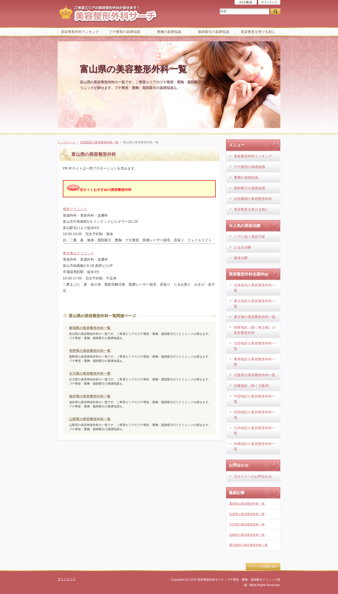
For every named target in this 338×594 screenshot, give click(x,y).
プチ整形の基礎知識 (124, 32)
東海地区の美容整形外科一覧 (254, 361)
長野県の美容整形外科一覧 (90, 351)
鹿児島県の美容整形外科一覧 (248, 545)
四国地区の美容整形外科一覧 (254, 414)
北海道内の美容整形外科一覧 (254, 287)
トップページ (66, 142)
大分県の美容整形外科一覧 (247, 524)
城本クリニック (75, 209)
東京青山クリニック (78, 253)
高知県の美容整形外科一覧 (247, 503)
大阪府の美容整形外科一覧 (254, 375)
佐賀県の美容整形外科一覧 (247, 514)
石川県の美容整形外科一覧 (90, 373)
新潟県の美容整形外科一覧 (90, 328)
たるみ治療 (242, 247)
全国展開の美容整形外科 (253, 199)
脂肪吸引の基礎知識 (213, 32)
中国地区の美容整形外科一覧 (254, 398)
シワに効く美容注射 (249, 237)
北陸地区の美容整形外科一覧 (99, 142)
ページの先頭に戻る (263, 566)
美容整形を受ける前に (258, 32)
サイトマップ (269, 2)
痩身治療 (241, 258)
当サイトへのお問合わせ (253, 476)
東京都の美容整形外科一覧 (254, 317)
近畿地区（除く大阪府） (253, 386)
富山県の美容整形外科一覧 (133, 69)
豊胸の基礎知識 (169, 32)
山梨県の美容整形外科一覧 (90, 419)
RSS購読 (246, 2)
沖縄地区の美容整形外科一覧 (254, 446)
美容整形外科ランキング (80, 32)
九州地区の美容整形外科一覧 (254, 430)
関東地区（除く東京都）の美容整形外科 (254, 330)
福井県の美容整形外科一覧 (90, 396)
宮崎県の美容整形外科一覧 (247, 535)
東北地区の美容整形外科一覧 (254, 303)
